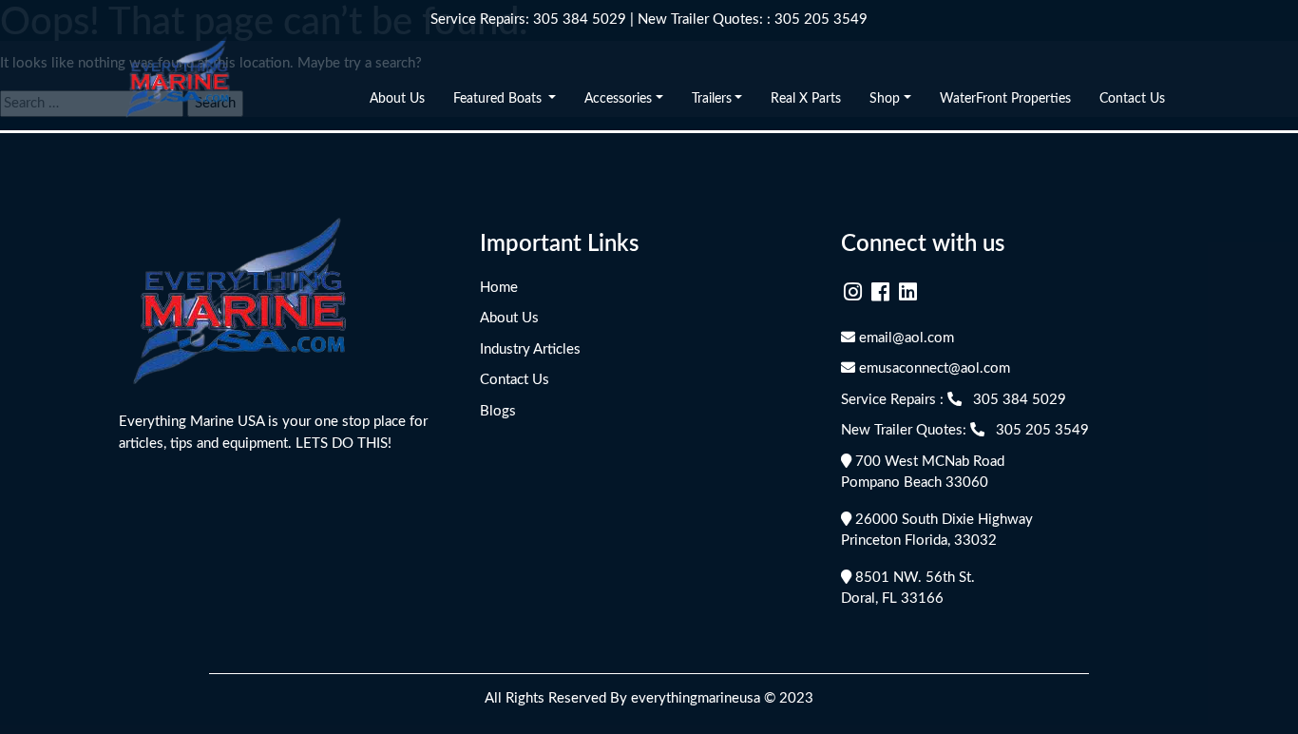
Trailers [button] (712, 99)
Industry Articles (530, 349)
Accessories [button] (618, 99)
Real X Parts (806, 99)
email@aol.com (904, 338)
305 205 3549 (821, 19)
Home (499, 287)
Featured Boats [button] (499, 99)
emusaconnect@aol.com (932, 368)
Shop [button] (884, 99)
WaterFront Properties (1005, 99)
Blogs (498, 411)
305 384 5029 (579, 19)
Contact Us (1132, 99)
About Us (397, 99)
